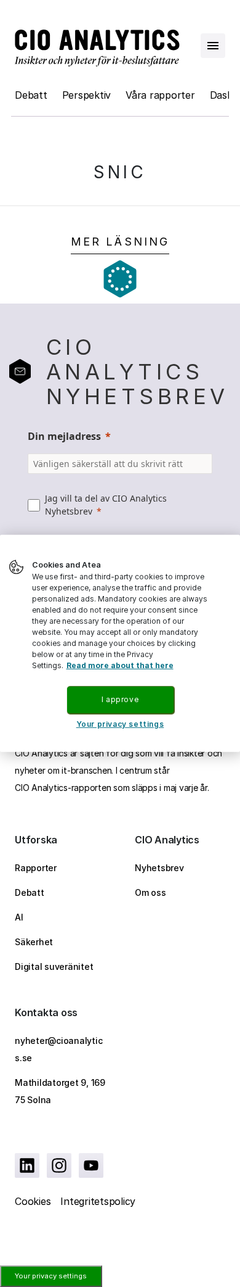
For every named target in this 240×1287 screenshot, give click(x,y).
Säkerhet (34, 942)
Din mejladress (64, 436)
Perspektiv (86, 95)
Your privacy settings (51, 1276)
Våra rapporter (160, 95)
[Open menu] (213, 45)
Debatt (31, 95)
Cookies (32, 1201)
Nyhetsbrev (159, 868)
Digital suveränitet (54, 966)
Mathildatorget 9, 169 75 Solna (60, 1091)
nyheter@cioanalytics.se (58, 1049)
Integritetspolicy (97, 1201)
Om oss (150, 892)
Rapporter (36, 868)
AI (19, 917)
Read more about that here (120, 665)
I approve (120, 699)
